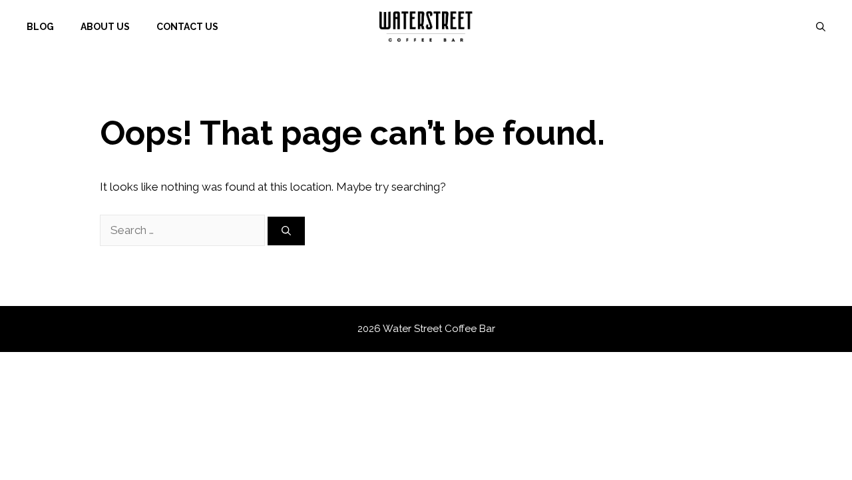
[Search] (286, 231)
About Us (105, 26)
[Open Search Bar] (821, 27)
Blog (40, 26)
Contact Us (187, 26)
